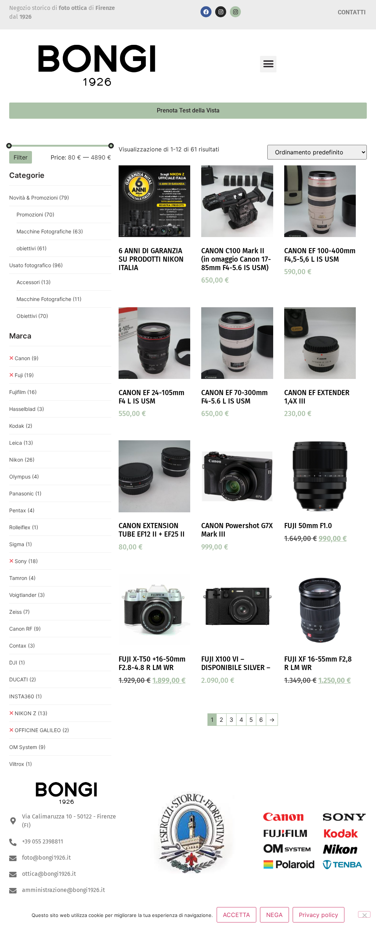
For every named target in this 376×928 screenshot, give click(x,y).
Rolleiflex (23, 527)
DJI (17, 662)
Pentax (22, 510)
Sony (26, 561)
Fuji (24, 375)
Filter (21, 157)
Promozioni (35, 214)
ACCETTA (236, 914)
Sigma (20, 544)
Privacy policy (318, 914)
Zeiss (19, 612)
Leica (21, 443)
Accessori (34, 282)
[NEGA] (364, 914)
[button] (268, 64)
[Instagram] (220, 11)
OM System (27, 747)
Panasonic (25, 493)
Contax (22, 645)
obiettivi (32, 248)
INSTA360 (25, 696)
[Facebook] (206, 11)
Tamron (22, 578)
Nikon (22, 459)
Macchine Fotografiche (50, 231)
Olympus (24, 476)
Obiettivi (32, 316)
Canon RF (25, 629)
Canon (27, 358)
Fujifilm (23, 392)
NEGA (274, 914)
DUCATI (22, 679)
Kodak (20, 426)
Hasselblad (26, 409)
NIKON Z (31, 713)
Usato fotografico (36, 265)
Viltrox (20, 764)
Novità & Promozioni (39, 197)
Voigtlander (27, 595)
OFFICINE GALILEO (42, 730)
